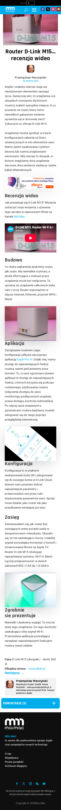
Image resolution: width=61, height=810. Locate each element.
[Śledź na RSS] (37, 783)
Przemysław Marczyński (30, 78)
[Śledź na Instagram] (53, 9)
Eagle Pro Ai (24, 359)
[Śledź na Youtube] (59, 9)
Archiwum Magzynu (16, 766)
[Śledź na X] (48, 9)
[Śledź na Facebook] (43, 9)
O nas (8, 753)
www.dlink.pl (37, 668)
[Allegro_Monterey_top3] (30, 188)
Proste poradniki (14, 761)
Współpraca (11, 757)
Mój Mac (19, 216)
